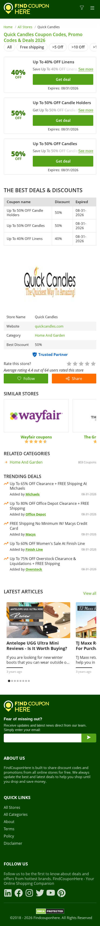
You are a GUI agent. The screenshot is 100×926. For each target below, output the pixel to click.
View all (89, 593)
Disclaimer (13, 843)
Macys (31, 534)
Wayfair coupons (36, 437)
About (9, 821)
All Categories (16, 814)
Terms (9, 829)
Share (77, 378)
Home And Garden (50, 335)
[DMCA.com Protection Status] (50, 912)
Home (8, 27)
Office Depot (36, 514)
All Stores (25, 27)
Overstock (34, 569)
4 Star (87, 363)
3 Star (81, 363)
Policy (9, 836)
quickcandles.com (49, 326)
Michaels (33, 494)
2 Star (75, 363)
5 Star (93, 363)
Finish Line (34, 549)
